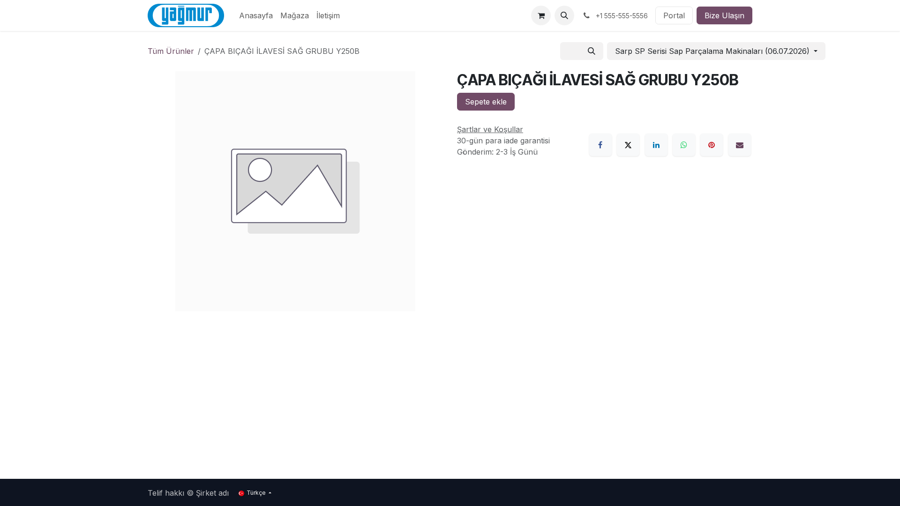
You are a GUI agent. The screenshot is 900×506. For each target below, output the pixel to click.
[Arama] (591, 51)
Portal (674, 15)
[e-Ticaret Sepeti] (541, 15)
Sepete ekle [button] (486, 101)
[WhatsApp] (684, 145)
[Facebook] (600, 145)
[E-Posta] (739, 145)
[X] (628, 145)
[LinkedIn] (656, 145)
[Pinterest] (711, 145)
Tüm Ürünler (171, 51)
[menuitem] (256, 15)
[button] (564, 15)
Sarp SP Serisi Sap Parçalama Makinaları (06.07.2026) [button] (713, 51)
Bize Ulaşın (724, 15)
